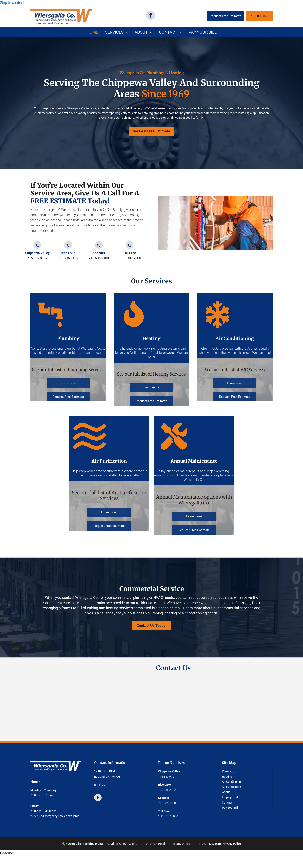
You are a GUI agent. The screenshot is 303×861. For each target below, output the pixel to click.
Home (92, 33)
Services (114, 33)
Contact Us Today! (151, 625)
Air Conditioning (232, 781)
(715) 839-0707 (259, 16)
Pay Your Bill (203, 33)
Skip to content (12, 2)
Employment (230, 797)
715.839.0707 (37, 258)
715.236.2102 (68, 258)
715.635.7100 (99, 258)
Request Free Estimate (225, 16)
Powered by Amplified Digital (85, 843)
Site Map (215, 843)
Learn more (68, 383)
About (141, 33)
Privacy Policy (232, 843)
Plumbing (228, 771)
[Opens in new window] (150, 15)
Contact (168, 33)
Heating (227, 776)
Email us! (100, 784)
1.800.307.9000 (129, 258)
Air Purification (231, 786)
